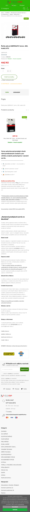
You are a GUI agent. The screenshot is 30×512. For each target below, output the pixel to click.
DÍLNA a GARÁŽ (5, 444)
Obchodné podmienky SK (7, 490)
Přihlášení (22, 5)
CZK (7, 5)
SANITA (3, 472)
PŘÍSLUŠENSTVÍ (5, 467)
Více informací (21, 504)
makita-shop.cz (5, 331)
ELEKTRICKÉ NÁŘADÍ (6, 436)
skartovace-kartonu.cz (6, 337)
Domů (2, 12)
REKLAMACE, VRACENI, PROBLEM (10, 485)
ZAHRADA (7, 12)
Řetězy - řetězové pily (14, 14)
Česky (14, 5)
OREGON (8, 57)
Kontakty (9, 411)
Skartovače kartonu (6, 477)
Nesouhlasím (15, 506)
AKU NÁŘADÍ (4, 434)
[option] (15, 131)
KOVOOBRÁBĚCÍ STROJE (7, 459)
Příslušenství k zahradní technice (18, 12)
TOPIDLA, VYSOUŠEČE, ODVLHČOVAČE (11, 465)
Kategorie (6, 8)
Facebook (8, 389)
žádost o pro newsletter (11, 373)
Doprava (3, 493)
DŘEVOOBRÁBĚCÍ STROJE (8, 457)
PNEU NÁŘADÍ (4, 441)
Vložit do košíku (9, 77)
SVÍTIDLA (3, 462)
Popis (7, 92)
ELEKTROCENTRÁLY (6, 454)
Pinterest (16, 389)
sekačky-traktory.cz (6, 334)
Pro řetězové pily (4, 14)
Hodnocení (16, 92)
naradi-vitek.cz (5, 340)
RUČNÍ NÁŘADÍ (5, 439)
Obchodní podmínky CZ (7, 487)
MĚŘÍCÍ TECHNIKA (6, 452)
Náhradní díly (4, 470)
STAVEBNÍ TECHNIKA (6, 449)
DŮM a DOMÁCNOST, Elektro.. (8, 446)
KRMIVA (3, 475)
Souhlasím (15, 509)
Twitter (25, 389)
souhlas (10, 373)
